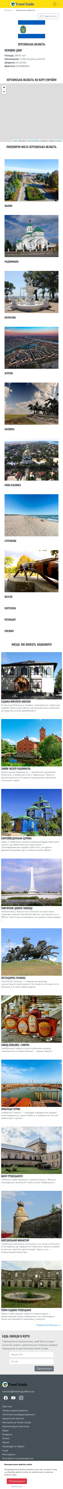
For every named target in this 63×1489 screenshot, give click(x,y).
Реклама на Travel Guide (16, 1422)
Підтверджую (17, 1481)
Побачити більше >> (48, 1325)
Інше (5, 1450)
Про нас (7, 1406)
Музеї (5, 1442)
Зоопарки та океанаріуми (17, 1458)
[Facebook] (6, 1397)
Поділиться (49, 16)
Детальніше (16, 1486)
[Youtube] (13, 1397)
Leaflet (15, 141)
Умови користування (15, 1410)
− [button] (4, 91)
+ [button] (4, 87)
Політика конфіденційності (18, 1414)
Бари (5, 1430)
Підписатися (44, 1368)
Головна (8, 10)
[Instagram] (21, 1397)
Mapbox (59, 141)
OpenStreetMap (33, 141)
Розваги (7, 1434)
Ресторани (8, 1454)
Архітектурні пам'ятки (15, 1426)
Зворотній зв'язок (13, 1418)
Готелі (5, 1438)
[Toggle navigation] (56, 4)
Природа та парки (13, 1446)
